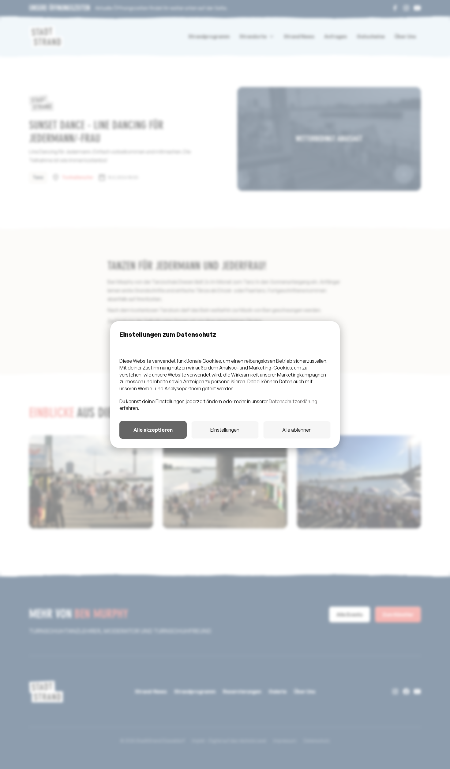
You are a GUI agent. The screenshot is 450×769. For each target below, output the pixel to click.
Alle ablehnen (297, 430)
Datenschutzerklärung (293, 401)
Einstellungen (224, 430)
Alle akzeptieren (153, 430)
